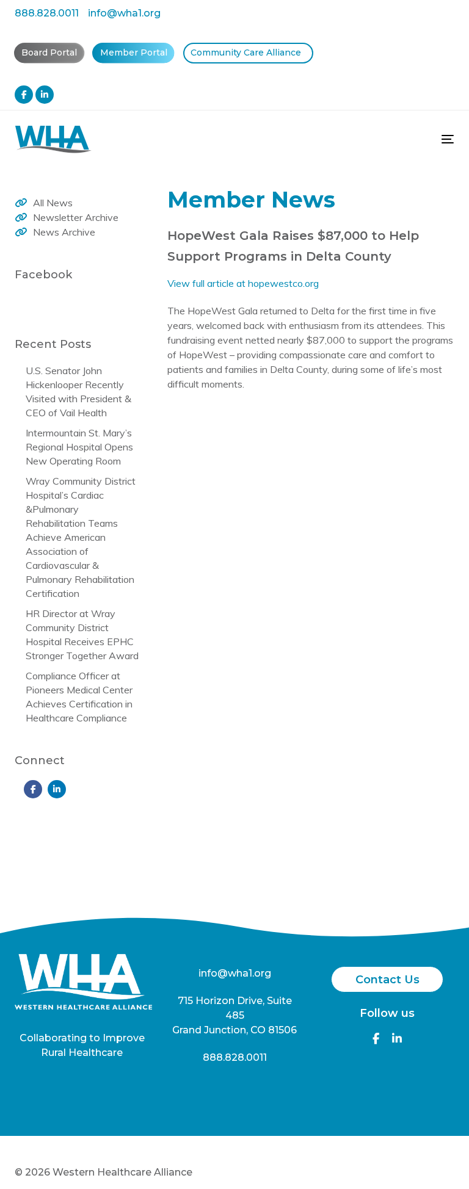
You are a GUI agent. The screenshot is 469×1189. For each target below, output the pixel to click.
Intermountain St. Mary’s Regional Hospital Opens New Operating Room (79, 447)
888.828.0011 (47, 13)
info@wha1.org (124, 13)
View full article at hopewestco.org (243, 283)
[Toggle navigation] (381, 138)
